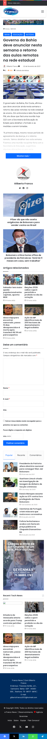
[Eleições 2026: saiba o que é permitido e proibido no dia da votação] (34, 279)
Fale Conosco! (33, 720)
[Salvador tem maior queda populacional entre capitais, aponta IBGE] (12, 279)
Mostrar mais (23, 156)
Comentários (36, 455)
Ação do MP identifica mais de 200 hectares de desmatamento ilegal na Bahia (33, 322)
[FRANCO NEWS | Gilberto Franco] (12, 11)
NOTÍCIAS (30, 34)
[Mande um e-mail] (19, 66)
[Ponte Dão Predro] (23, 22)
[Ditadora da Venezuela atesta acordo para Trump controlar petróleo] (12, 607)
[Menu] (42, 12)
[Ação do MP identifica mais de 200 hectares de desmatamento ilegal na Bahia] (34, 309)
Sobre (16, 720)
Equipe (23, 720)
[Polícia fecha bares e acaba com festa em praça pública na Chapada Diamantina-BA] (10, 525)
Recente (21, 455)
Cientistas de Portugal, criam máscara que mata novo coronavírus (30, 512)
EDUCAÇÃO (18, 34)
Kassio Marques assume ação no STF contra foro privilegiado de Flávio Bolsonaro (31, 497)
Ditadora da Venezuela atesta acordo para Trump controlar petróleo (12, 619)
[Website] (19, 188)
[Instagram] (27, 188)
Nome (6, 388)
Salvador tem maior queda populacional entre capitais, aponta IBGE (12, 292)
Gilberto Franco (12, 66)
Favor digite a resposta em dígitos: (17, 430)
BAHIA (13, 29)
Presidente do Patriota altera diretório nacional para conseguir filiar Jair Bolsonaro (31, 467)
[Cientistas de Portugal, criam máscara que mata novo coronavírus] (10, 512)
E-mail (6, 399)
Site (5, 410)
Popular (9, 455)
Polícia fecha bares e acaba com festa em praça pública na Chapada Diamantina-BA (30, 526)
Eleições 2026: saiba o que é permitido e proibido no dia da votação (33, 292)
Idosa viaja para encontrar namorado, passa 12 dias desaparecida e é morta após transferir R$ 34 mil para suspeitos (12, 326)
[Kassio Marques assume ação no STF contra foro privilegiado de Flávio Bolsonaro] (10, 497)
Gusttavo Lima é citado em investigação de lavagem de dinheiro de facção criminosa (30, 482)
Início (7, 29)
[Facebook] (23, 188)
